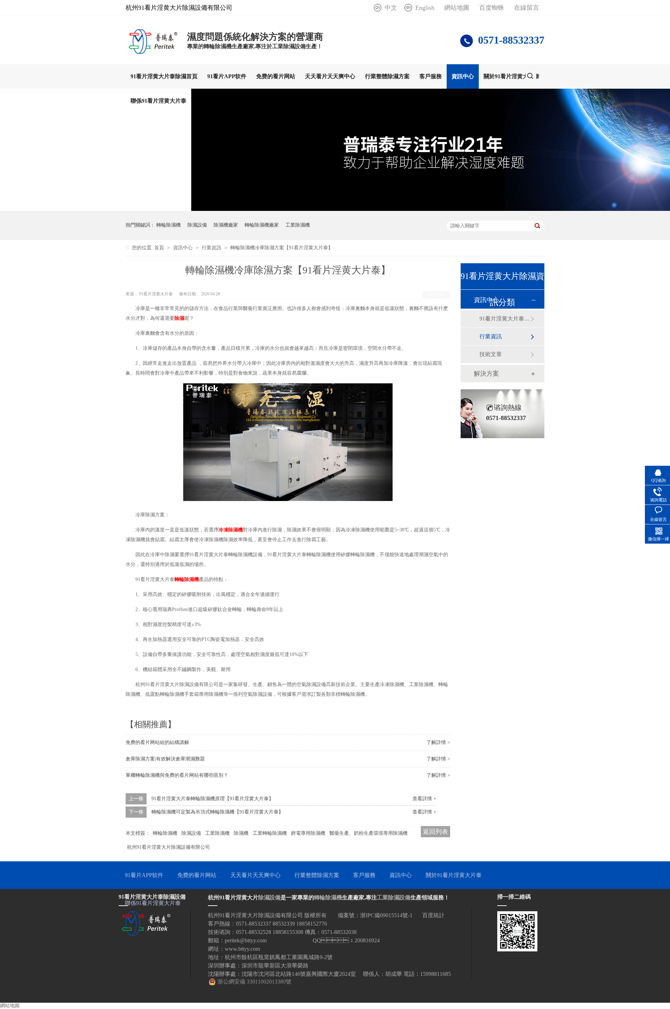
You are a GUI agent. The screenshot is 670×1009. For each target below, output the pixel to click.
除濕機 (241, 833)
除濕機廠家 (226, 225)
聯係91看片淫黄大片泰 (158, 101)
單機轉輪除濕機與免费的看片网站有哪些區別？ (177, 775)
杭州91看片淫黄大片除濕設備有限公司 (168, 847)
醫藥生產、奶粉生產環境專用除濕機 (368, 833)
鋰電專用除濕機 (308, 833)
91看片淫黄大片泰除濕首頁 (164, 76)
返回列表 (436, 294)
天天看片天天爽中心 (330, 76)
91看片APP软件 (226, 76)
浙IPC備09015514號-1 (386, 915)
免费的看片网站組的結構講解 (157, 742)
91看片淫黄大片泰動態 (504, 319)
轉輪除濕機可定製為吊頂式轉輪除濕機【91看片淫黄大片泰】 (217, 812)
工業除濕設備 (393, 897)
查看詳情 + (424, 798)
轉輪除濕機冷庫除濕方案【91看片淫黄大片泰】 (281, 247)
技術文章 (490, 354)
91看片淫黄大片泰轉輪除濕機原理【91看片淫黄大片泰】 (212, 798)
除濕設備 (197, 225)
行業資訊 (212, 247)
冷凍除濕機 (230, 529)
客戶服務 (430, 76)
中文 (391, 7)
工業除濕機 (297, 225)
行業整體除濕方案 (387, 76)
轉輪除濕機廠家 (262, 225)
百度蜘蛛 (491, 7)
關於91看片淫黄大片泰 (511, 76)
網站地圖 (456, 7)
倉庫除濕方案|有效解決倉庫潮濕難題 (165, 758)
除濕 (179, 318)
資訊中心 (463, 76)
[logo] (153, 51)
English (424, 7)
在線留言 (526, 7)
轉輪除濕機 (168, 225)
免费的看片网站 (275, 76)
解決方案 (486, 373)
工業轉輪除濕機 (270, 833)
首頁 (159, 247)
